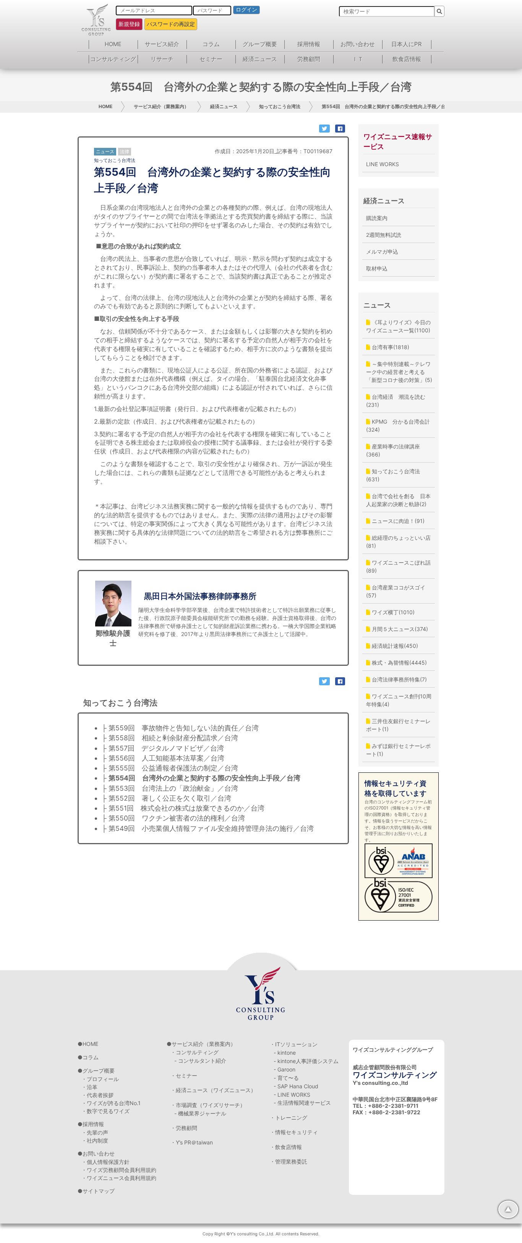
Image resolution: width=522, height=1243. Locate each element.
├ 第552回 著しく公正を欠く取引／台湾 (166, 798)
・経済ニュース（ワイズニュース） (213, 1090)
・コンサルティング (194, 1052)
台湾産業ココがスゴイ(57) (395, 591)
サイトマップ (99, 1191)
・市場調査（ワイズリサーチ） (207, 1105)
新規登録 (129, 24)
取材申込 (376, 268)
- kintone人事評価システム (306, 1061)
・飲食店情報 (286, 1147)
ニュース (377, 305)
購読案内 (376, 218)
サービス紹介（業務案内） (161, 106)
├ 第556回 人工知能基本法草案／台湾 (163, 758)
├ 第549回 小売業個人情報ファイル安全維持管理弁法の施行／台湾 (208, 828)
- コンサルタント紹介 (200, 1060)
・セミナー (183, 1075)
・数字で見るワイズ (105, 1111)
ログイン (246, 9)
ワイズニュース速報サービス (397, 142)
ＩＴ (357, 59)
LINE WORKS (382, 164)
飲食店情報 (406, 59)
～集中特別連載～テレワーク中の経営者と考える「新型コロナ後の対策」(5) (399, 372)
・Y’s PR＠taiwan (191, 1142)
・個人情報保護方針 (105, 1162)
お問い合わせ (357, 44)
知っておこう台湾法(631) (393, 475)
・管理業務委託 (288, 1161)
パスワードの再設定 (171, 24)
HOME (113, 44)
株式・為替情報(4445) (398, 662)
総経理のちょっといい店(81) (398, 541)
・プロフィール (100, 1079)
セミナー (210, 59)
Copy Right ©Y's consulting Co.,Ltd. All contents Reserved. (261, 1234)
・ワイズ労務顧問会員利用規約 (118, 1170)
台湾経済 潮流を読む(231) (395, 400)
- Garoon (284, 1069)
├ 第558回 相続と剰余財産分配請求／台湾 (170, 738)
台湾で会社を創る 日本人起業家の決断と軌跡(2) (398, 500)
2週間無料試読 (383, 234)
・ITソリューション (294, 1044)
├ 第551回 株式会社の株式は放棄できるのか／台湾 (183, 808)
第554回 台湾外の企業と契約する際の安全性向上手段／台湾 (386, 106)
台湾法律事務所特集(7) (398, 679)
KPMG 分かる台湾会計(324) (398, 425)
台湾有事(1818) (389, 347)
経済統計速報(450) (394, 646)
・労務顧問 (183, 1128)
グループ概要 (260, 44)
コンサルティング (113, 59)
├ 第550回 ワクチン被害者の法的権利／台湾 (173, 818)
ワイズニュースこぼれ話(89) (398, 566)
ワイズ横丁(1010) (392, 612)
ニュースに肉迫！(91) (397, 521)
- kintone (285, 1052)
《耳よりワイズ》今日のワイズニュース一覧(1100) (398, 326)
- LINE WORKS (292, 1094)
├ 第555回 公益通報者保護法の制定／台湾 (170, 768)
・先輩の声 (94, 1132)
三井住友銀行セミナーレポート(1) (398, 725)
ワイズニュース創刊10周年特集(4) (398, 700)
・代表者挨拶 (97, 1095)
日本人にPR (406, 44)
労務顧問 (308, 59)
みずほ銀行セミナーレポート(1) (398, 750)
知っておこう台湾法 (279, 106)
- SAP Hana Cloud (296, 1086)
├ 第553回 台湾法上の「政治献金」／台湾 (170, 788)
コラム (211, 44)
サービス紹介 (162, 44)
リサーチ (162, 59)
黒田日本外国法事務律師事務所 (200, 596)
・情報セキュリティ (294, 1132)
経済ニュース (260, 59)
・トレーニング (288, 1117)
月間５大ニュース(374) (399, 629)
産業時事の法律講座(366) (393, 450)
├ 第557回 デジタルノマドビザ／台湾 (163, 748)
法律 (124, 151)
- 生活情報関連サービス (302, 1102)
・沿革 (89, 1087)
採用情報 (308, 44)
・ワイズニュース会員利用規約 (118, 1178)
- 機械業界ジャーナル (200, 1113)
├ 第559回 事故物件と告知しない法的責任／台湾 (180, 728)
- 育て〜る (286, 1078)
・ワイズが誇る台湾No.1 (111, 1103)
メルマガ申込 (382, 251)
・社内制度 (94, 1140)
